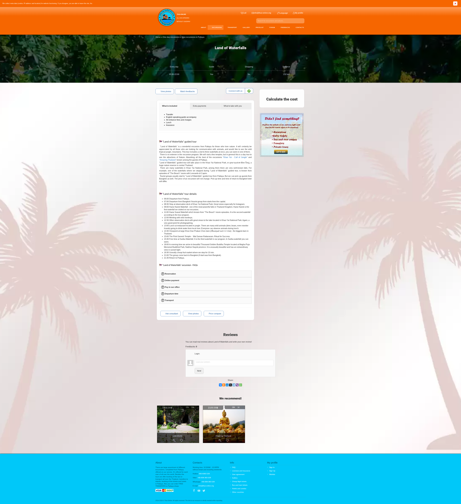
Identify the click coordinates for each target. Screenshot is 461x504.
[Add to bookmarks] (181, 440)
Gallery (234, 478)
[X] (230, 384)
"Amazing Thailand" (167, 160)
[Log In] (196, 357)
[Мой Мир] (227, 384)
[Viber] (237, 384)
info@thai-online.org (206, 486)
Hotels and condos (239, 488)
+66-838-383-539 (204, 478)
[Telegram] (233, 384)
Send (199, 371)
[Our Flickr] (213, 491)
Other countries (238, 492)
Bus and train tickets (239, 485)
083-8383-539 (204, 474)
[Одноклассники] (223, 384)
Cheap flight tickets (239, 481)
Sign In (272, 467)
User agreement (238, 474)
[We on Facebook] (194, 491)
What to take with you (233, 106)
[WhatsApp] (240, 384)
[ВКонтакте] (220, 384)
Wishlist (272, 474)
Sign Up (272, 471)
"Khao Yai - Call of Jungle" (235, 157)
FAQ (233, 467)
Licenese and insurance (241, 471)
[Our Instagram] (208, 491)
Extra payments (199, 106)
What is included (169, 106)
